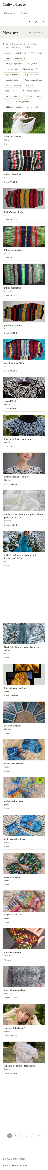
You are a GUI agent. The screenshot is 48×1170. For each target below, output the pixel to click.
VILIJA (6, 140)
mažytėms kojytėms (13, 801)
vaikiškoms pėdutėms (14, 763)
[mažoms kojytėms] (24, 863)
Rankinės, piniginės (12, 96)
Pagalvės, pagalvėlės (33, 80)
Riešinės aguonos (12, 952)
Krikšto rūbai (20, 58)
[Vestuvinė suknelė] (24, 122)
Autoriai (25, 13)
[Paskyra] (36, 21)
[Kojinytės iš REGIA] (24, 901)
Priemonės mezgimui (31, 91)
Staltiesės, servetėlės (13, 107)
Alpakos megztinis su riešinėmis (19, 1065)
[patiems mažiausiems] (24, 825)
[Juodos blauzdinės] (24, 311)
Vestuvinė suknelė (12, 136)
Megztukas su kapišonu (15, 688)
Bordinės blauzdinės (14, 363)
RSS (25, 1165)
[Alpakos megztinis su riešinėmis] (24, 1052)
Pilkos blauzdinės (12, 287)
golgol (6, 691)
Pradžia (31, 32)
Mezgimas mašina (31, 75)
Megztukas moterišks (14, 990)
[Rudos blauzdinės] (24, 160)
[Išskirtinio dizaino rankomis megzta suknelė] (24, 633)
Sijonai (7, 102)
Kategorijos (9, 13)
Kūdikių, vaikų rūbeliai (13, 64)
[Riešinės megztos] (24, 712)
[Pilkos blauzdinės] (24, 274)
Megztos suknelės (30, 69)
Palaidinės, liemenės (12, 85)
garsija (7, 767)
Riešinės (28, 96)
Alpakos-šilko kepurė (14, 1028)
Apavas (7, 53)
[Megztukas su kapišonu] (24, 674)
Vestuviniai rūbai (33, 107)
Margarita (8, 994)
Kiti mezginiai (36, 53)
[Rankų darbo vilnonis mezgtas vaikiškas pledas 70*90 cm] (24, 500)
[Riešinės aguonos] (24, 938)
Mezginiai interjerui (12, 80)
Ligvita (7, 404)
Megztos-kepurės (11, 75)
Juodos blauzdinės (13, 325)
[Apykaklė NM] (24, 387)
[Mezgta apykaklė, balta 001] (24, 463)
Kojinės (7, 58)
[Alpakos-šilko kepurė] (24, 1014)
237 (32, 1136)
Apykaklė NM (10, 401)
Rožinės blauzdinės (13, 212)
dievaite (7, 729)
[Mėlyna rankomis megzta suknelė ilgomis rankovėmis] (24, 541)
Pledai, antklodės (11, 91)
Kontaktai (16, 1165)
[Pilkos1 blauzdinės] (24, 236)
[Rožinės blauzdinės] (24, 198)
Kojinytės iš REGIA (13, 914)
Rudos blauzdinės (12, 174)
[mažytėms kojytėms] (24, 787)
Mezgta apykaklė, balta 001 (17, 476)
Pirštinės (29, 85)
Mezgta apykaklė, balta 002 (17, 439)
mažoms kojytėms (13, 877)
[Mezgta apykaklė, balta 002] (24, 425)
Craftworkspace (14, 4)
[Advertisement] (24, 596)
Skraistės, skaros (22, 102)
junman (7, 1031)
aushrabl (7, 521)
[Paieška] (30, 21)
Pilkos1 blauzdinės (13, 250)
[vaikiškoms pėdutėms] (24, 749)
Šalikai (39, 96)
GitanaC (7, 178)
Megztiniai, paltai (11, 69)
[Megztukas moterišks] (24, 976)
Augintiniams (20, 53)
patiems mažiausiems (14, 839)
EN (42, 22)
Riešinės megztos (12, 725)
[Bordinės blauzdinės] (24, 349)
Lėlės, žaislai (32, 64)
